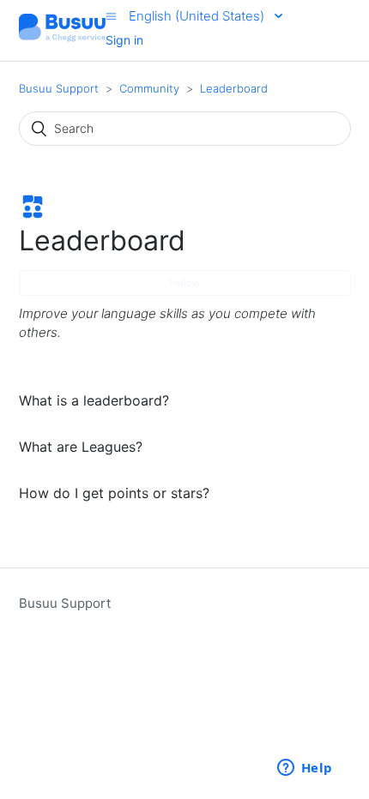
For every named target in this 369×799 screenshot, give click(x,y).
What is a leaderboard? (94, 400)
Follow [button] (185, 282)
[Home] (62, 39)
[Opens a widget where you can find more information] (304, 769)
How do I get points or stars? (114, 493)
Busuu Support (59, 88)
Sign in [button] (124, 40)
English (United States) (198, 16)
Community (149, 88)
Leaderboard (234, 88)
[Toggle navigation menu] (111, 16)
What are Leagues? (80, 446)
